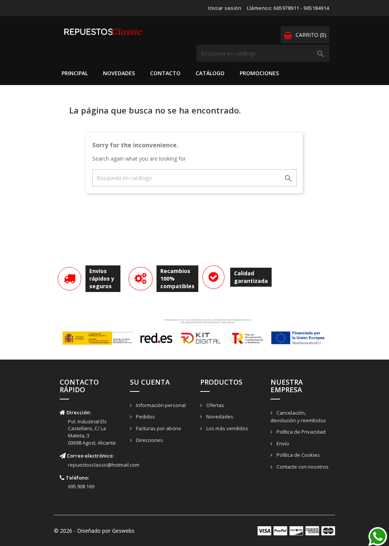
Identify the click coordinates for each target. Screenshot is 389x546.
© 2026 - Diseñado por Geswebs (94, 530)
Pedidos (145, 416)
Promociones (259, 73)
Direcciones (149, 440)
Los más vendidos (226, 428)
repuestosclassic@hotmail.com (103, 464)
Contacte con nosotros (302, 466)
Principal (75, 73)
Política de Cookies (297, 454)
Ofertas (214, 405)
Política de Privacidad (300, 431)
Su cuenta (150, 382)
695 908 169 (81, 486)
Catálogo (210, 73)
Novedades (119, 73)
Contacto (165, 73)
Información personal (160, 405)
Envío (282, 443)
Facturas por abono (158, 428)
